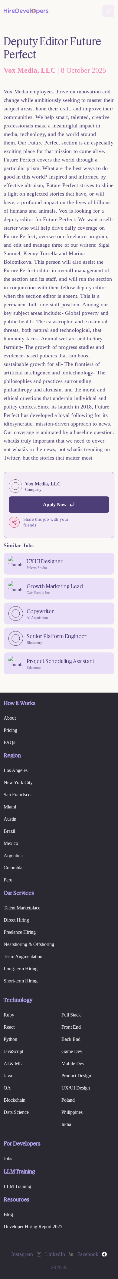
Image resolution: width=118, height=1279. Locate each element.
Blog (8, 1214)
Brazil (9, 831)
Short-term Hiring (21, 980)
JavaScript (13, 1051)
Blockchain (14, 1100)
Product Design (76, 1075)
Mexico (11, 843)
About (10, 718)
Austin (10, 819)
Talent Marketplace (22, 907)
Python (10, 1039)
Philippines (72, 1112)
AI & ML (13, 1063)
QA (7, 1087)
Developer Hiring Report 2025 (33, 1226)
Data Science (16, 1112)
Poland (68, 1100)
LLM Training (17, 1186)
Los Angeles (16, 770)
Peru (8, 879)
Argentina (13, 855)
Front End (71, 1027)
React (9, 1027)
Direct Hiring (16, 920)
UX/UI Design (75, 1087)
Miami (10, 806)
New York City (18, 782)
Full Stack (71, 1014)
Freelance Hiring (20, 932)
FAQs (9, 742)
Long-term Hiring (21, 968)
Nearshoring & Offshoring (29, 944)
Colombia (13, 867)
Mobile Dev (72, 1063)
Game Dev (71, 1051)
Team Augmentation (23, 956)
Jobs (8, 1158)
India (66, 1124)
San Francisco (17, 794)
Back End (70, 1039)
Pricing (10, 730)
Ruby (9, 1014)
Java (8, 1075)
